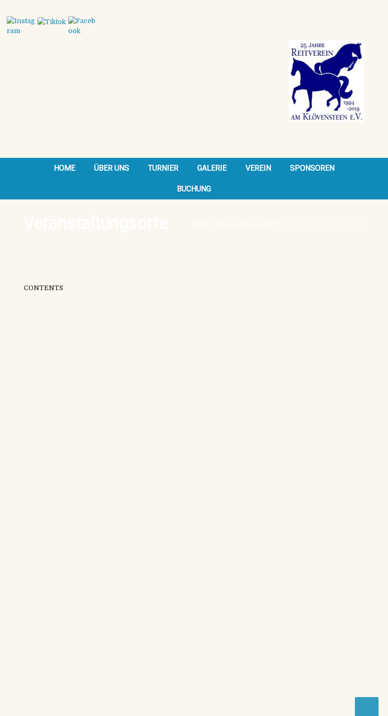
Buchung (194, 188)
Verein (258, 168)
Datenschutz (221, 473)
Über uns (111, 168)
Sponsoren (312, 168)
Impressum (220, 463)
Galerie (212, 168)
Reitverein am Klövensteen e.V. (243, 224)
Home (64, 168)
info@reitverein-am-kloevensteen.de (84, 422)
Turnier (163, 168)
